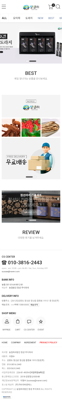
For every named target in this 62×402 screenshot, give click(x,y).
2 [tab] (32, 61)
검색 (58, 6)
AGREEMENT (30, 342)
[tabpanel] (31, 43)
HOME (5, 342)
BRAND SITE (31, 215)
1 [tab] (27, 61)
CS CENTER (8, 256)
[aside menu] (4, 7)
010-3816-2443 (25, 262)
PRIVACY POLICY (48, 342)
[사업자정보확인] (37, 372)
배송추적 (34, 305)
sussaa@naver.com (11, 271)
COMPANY (16, 342)
